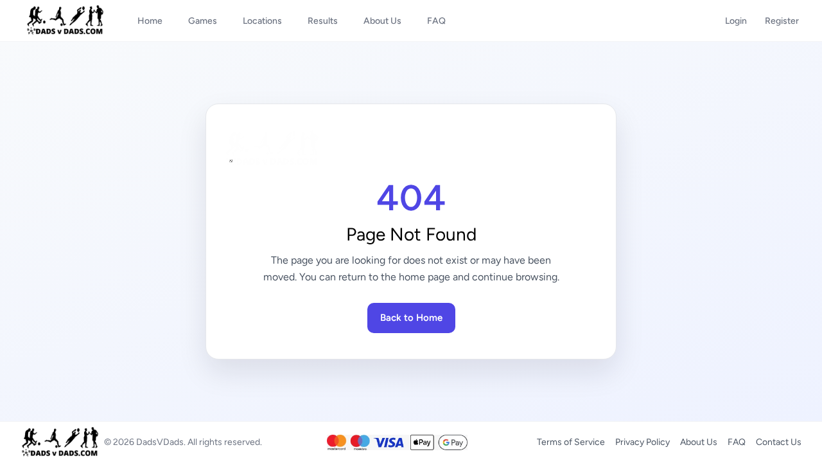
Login (736, 20)
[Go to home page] (411, 148)
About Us (698, 442)
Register (782, 20)
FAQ (737, 442)
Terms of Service (571, 442)
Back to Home (411, 317)
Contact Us (778, 442)
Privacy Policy (642, 442)
